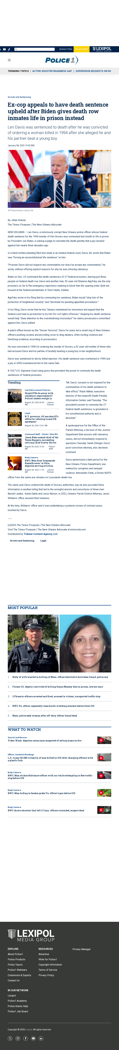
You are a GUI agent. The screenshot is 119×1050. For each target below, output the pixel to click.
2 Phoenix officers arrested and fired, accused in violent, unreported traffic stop (56, 696)
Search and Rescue (17, 737)
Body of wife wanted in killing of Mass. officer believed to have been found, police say (60, 677)
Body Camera (31, 457)
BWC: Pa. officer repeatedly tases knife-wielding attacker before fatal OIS (53, 706)
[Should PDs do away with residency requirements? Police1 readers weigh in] (15, 396)
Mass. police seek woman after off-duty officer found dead (44, 715)
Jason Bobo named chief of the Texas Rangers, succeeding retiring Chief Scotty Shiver (41, 440)
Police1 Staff (52, 448)
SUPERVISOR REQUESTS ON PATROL (96, 71)
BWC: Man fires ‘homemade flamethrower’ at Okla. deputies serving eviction (40, 463)
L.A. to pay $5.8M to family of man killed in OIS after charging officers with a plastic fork (50, 759)
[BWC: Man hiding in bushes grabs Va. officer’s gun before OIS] (104, 793)
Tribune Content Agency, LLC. (41, 534)
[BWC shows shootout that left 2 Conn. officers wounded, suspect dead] (104, 810)
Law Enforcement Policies (37, 390)
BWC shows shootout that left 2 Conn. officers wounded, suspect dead (46, 810)
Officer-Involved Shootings (21, 754)
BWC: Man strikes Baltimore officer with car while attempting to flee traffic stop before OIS (50, 777)
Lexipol (28, 1029)
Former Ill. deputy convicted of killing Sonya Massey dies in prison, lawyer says (57, 687)
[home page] (59, 935)
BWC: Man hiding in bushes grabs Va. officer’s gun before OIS (41, 793)
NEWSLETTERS (65, 49)
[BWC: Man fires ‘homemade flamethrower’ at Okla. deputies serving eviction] (15, 463)
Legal (27, 413)
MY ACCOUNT (81, 49)
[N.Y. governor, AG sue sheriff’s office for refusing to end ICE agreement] (15, 419)
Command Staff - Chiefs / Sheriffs (41, 434)
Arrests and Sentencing (19, 97)
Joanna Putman (50, 403)
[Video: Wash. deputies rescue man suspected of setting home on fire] (104, 740)
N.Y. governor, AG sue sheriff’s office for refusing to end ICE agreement (41, 419)
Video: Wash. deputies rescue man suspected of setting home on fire (44, 740)
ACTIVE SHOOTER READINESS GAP (52, 71)
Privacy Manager (82, 949)
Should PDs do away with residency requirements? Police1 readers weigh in (39, 396)
